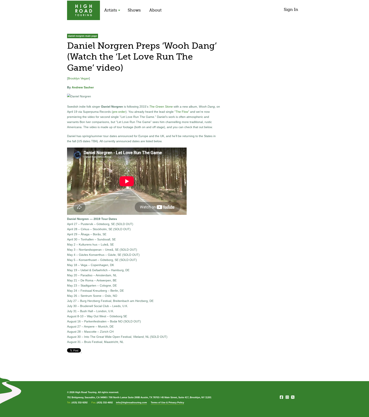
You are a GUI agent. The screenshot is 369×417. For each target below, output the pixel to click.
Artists (110, 10)
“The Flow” (181, 111)
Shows (134, 10)
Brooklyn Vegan (78, 78)
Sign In (291, 9)
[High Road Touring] (83, 10)
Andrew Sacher (83, 87)
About (155, 10)
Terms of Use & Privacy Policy (167, 402)
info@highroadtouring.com (131, 402)
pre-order (119, 111)
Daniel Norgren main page (82, 36)
